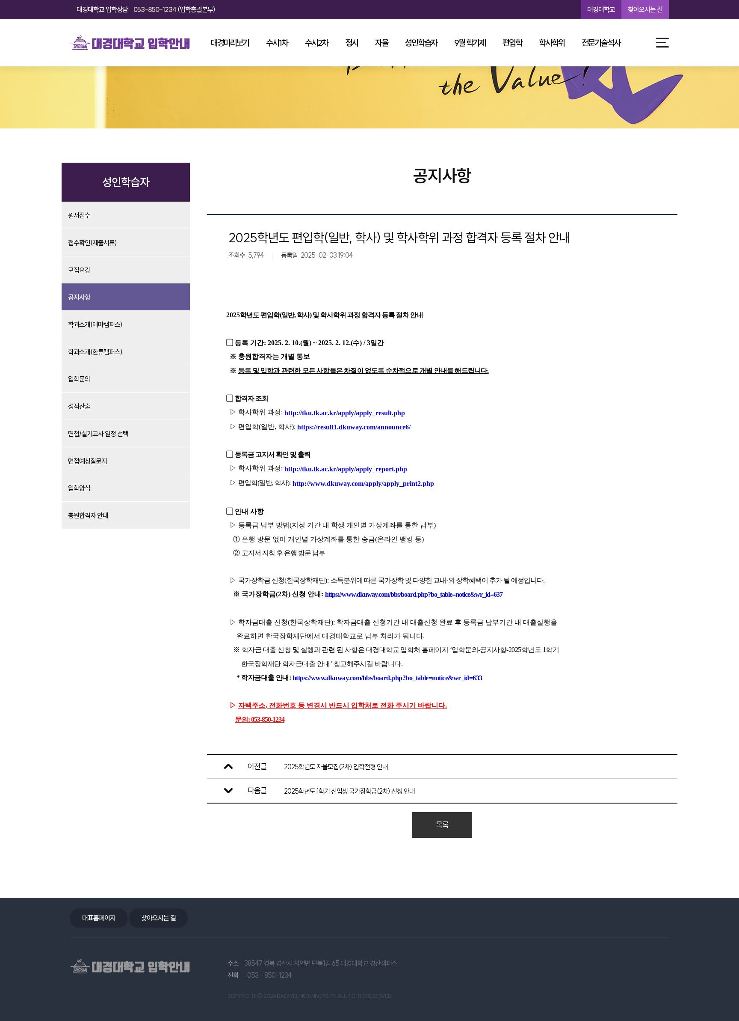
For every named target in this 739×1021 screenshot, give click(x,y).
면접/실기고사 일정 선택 (98, 433)
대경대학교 (601, 9)
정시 (351, 43)
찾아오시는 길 (645, 9)
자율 (381, 43)
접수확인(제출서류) (92, 242)
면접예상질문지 (87, 460)
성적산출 (79, 406)
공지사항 (79, 297)
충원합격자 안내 (88, 515)
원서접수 (79, 215)
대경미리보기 (229, 43)
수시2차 (316, 43)
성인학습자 (421, 43)
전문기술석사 (601, 43)
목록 (442, 825)
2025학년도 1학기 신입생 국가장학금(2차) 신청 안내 (349, 791)
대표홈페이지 (98, 918)
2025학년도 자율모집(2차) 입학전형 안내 (336, 766)
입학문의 (79, 379)
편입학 (512, 43)
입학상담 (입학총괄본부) (146, 9)
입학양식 (79, 488)
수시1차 (277, 43)
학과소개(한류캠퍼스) (95, 352)
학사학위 (552, 43)
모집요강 (79, 270)
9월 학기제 (469, 43)
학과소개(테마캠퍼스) (95, 324)
